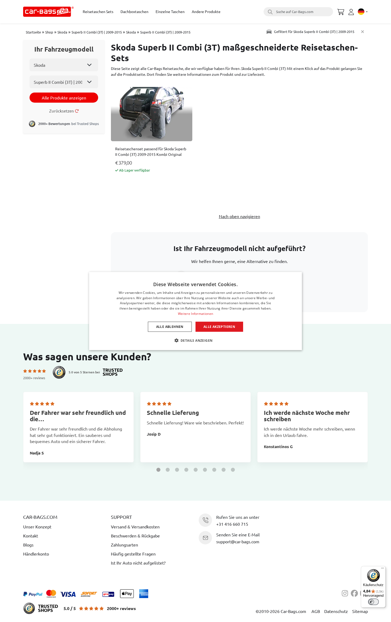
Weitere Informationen (195, 313)
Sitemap (360, 611)
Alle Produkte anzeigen (64, 97)
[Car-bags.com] (48, 12)
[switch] (373, 602)
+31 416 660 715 (232, 524)
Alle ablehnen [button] (170, 326)
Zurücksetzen (62, 110)
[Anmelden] (351, 12)
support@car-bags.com (237, 541)
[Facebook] (355, 592)
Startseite (33, 32)
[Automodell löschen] (362, 31)
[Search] (269, 11)
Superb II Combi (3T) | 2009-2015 (97, 32)
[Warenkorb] (340, 11)
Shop (49, 32)
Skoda (62, 32)
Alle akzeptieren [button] (219, 326)
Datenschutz (336, 611)
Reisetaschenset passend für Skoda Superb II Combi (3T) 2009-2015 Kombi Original (150, 151)
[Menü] (382, 569)
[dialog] (195, 311)
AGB (315, 611)
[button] (158, 470)
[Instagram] (346, 592)
